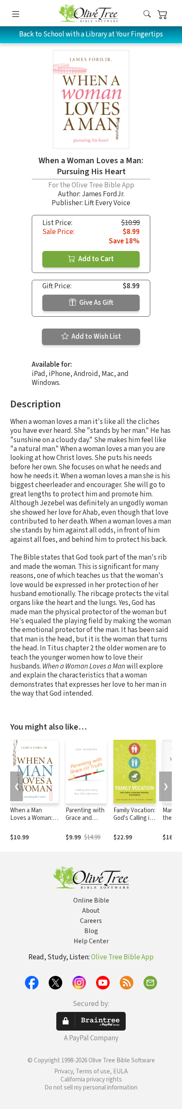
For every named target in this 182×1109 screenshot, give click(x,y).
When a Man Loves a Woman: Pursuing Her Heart (31, 822)
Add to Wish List (95, 337)
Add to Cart (95, 259)
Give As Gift (95, 303)
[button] (147, 14)
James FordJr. (103, 194)
